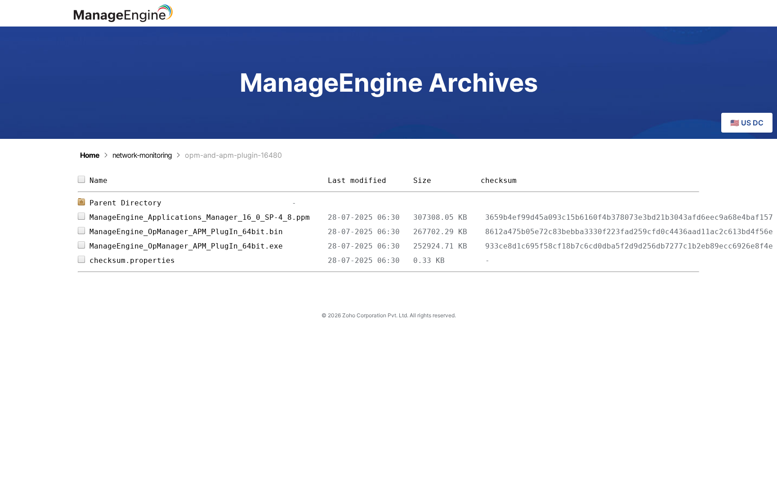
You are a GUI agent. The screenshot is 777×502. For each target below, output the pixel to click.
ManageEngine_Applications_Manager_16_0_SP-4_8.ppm (208, 217)
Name (208, 180)
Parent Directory (125, 203)
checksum (499, 180)
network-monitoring (142, 155)
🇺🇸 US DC (747, 122)
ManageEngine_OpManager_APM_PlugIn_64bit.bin (208, 231)
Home (89, 155)
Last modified (357, 180)
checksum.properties (208, 260)
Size (442, 180)
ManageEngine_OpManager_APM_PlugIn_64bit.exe (208, 246)
